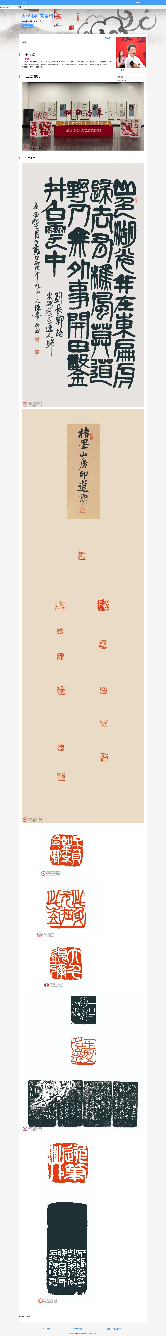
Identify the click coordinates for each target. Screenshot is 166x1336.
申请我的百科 (107, 38)
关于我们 (46, 1329)
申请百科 (78, 1329)
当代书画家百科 (114, 1329)
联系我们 (139, 3)
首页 (24, 3)
